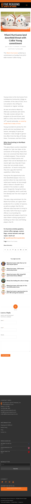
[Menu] (26, 5)
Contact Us (3, 432)
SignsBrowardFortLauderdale (15, 238)
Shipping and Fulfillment (6, 425)
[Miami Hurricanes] (15, 22)
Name (2, 320)
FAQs (2, 429)
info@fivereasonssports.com (8, 412)
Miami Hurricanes (12, 53)
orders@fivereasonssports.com (9, 414)
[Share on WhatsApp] (10, 249)
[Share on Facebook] (5, 249)
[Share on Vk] (20, 249)
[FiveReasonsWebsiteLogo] (12, 5)
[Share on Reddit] (23, 249)
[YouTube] (13, 482)
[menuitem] (26, 5)
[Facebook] (5, 482)
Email (2, 327)
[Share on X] (7, 249)
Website (2, 334)
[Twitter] (2, 482)
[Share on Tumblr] (18, 249)
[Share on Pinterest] (13, 249)
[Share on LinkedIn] (15, 249)
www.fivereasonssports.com (8, 410)
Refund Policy (4, 427)
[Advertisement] (15, 75)
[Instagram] (9, 482)
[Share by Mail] (26, 249)
